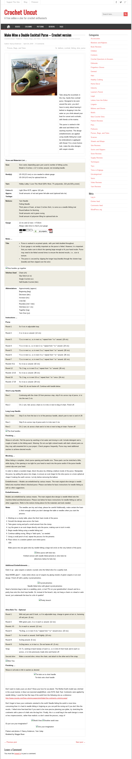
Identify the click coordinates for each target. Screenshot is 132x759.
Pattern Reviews (97, 121)
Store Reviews (96, 154)
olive (78, 48)
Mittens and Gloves (98, 108)
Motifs (93, 113)
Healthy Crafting (97, 80)
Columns (28, 26)
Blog (25, 2)
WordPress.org (96, 210)
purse (83, 48)
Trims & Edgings (97, 170)
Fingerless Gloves (97, 67)
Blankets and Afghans (99, 43)
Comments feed (97, 205)
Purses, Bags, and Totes (16, 48)
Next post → (80, 742)
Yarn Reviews (96, 187)
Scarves (94, 137)
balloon (60, 48)
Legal (93, 96)
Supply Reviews (97, 158)
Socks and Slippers (98, 150)
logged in (17, 754)
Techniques (95, 162)
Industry (94, 88)
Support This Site (13, 2)
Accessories (95, 39)
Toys (92, 166)
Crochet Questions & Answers (102, 59)
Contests (94, 55)
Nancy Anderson (15, 44)
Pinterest (34, 2)
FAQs (61, 26)
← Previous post (10, 742)
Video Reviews (96, 182)
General (94, 71)
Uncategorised (96, 174)
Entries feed (95, 201)
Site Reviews (96, 145)
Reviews (52, 26)
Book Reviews (96, 47)
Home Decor (95, 84)
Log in (93, 197)
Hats (92, 76)
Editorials (94, 63)
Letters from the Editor (99, 100)
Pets (92, 125)
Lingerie (94, 104)
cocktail (67, 48)
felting (73, 48)
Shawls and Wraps (98, 141)
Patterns (40, 26)
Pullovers (94, 129)
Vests (93, 178)
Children (94, 51)
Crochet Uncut (20, 12)
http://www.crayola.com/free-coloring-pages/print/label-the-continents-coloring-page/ (36, 698)
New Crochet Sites (98, 117)
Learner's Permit (97, 92)
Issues (17, 26)
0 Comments (39, 44)
